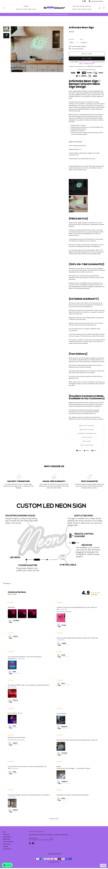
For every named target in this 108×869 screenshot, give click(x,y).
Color (71, 39)
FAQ (4, 832)
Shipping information (87, 433)
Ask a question (86, 445)
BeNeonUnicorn (73, 402)
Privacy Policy (6, 844)
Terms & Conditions (8, 841)
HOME (26, 6)
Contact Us (6, 834)
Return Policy (6, 839)
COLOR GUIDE (87, 437)
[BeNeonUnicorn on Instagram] (30, 843)
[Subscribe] (52, 838)
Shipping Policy (7, 836)
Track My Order (7, 849)
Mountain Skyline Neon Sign (18, 739)
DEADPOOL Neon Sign (17, 713)
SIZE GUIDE (86, 441)
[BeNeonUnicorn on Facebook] (33, 843)
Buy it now (86, 58)
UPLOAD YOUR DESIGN (82, 6)
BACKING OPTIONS (87, 429)
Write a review (12, 594)
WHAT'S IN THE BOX (86, 425)
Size (81, 39)
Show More (64, 609)
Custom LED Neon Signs (66, 611)
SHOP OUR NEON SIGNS (82, 9)
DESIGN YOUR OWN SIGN (26, 9)
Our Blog (5, 846)
